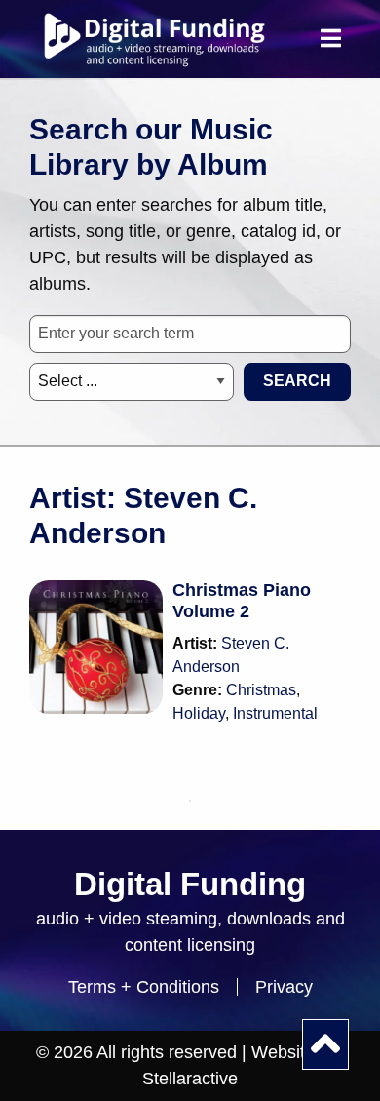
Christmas (261, 690)
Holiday (198, 713)
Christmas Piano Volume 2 (241, 600)
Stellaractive (190, 1078)
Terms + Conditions (143, 987)
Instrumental (275, 713)
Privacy (284, 987)
